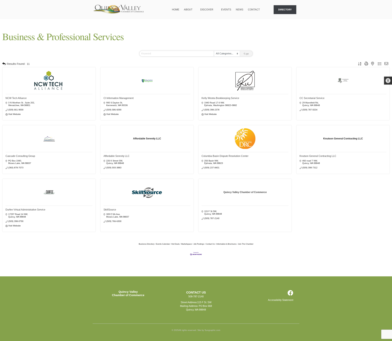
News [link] (239, 9)
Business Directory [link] (146, 244)
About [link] (188, 9)
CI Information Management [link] (119, 98)
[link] (388, 81)
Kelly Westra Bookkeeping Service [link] (220, 98)
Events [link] (226, 9)
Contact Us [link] (210, 244)
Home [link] (175, 9)
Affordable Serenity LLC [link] (117, 156)
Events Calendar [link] (163, 244)
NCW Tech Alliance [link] (16, 98)
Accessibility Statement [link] (280, 300)
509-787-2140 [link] (196, 296)
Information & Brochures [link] (226, 244)
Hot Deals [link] (175, 244)
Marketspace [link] (186, 244)
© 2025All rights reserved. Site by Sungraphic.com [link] (196, 330)
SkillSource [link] (110, 209)
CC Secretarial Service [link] (312, 98)
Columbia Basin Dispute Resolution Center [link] (225, 156)
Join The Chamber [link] (245, 244)
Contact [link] (254, 9)
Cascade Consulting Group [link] (20, 156)
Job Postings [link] (198, 244)
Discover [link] (206, 9)
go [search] (247, 53)
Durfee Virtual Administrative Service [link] (25, 209)
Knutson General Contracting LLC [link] (318, 156)
